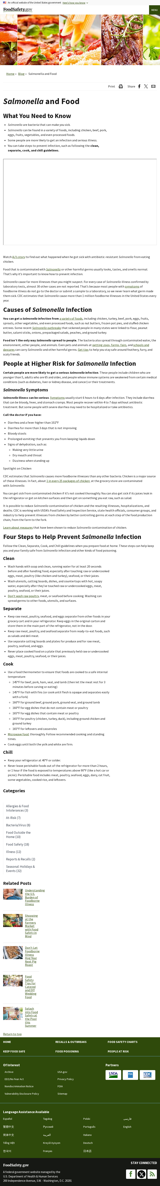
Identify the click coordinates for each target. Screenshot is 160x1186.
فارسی (127, 1118)
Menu (154, 10)
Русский (48, 1126)
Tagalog (47, 1118)
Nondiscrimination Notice (19, 1086)
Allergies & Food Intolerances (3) (17, 808)
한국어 (7, 1151)
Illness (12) (13, 852)
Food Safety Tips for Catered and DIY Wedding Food (30, 986)
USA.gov (62, 1072)
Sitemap (62, 1093)
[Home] (17, 10)
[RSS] (152, 1174)
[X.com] (141, 1174)
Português (89, 1126)
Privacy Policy (66, 1079)
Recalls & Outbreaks (71, 1042)
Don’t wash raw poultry (23, 596)
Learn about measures (18, 527)
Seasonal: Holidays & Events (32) (20, 868)
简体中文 (8, 1135)
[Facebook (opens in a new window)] (139, 86)
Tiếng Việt (9, 1143)
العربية (47, 1135)
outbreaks (46, 328)
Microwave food (18, 734)
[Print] (120, 86)
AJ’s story (18, 257)
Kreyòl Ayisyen (51, 1143)
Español (7, 1118)
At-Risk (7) (13, 818)
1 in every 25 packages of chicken (68, 481)
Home (10, 74)
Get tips (83, 350)
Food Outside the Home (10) (18, 834)
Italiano (87, 1135)
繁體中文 (8, 1126)
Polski (86, 1118)
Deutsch (88, 1143)
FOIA (60, 1086)
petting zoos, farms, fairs (109, 345)
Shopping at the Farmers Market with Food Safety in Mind (31, 926)
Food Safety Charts (123, 1042)
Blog (21, 74)
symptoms (132, 286)
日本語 (87, 1151)
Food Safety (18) (17, 844)
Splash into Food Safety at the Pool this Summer (31, 1017)
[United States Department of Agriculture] (113, 1075)
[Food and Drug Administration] (130, 1075)
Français (47, 1151)
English (127, 1126)
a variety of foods (71, 318)
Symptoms (57, 398)
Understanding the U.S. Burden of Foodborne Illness (35, 897)
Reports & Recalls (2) (20, 859)
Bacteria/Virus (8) (18, 825)
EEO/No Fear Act (14, 1079)
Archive (9, 1072)
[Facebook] (130, 1174)
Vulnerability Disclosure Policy (22, 1093)
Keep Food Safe (14, 1051)
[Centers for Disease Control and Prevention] (147, 1075)
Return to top (12, 1034)
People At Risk (118, 1051)
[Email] (153, 86)
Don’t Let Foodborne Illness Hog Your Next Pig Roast (32, 956)
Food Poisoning (67, 1051)
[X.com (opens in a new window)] (146, 86)
